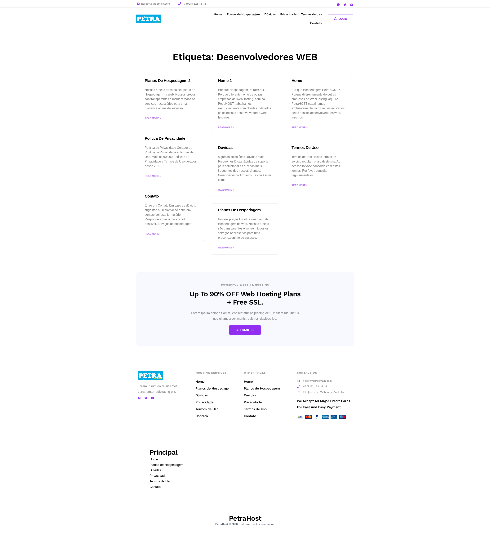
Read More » (153, 118)
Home (218, 14)
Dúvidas (270, 14)
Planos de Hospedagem (243, 14)
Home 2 (225, 80)
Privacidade (288, 14)
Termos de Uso (311, 14)
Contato (316, 23)
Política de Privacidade (165, 138)
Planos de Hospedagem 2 (167, 80)
